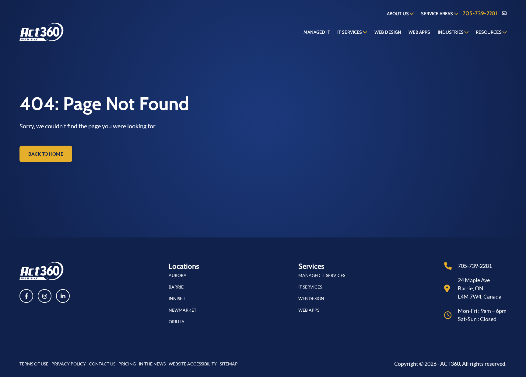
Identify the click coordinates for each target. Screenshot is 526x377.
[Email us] (504, 13)
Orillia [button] (176, 321)
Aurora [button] (178, 275)
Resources (489, 32)
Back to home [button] (45, 154)
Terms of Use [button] (33, 363)
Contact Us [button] (102, 363)
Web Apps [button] (308, 310)
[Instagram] (44, 296)
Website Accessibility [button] (193, 363)
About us (398, 13)
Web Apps (419, 32)
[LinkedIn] (63, 296)
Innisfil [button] (177, 298)
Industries (451, 32)
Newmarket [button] (182, 310)
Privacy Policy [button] (68, 363)
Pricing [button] (127, 363)
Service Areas (437, 13)
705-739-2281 (480, 13)
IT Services (350, 32)
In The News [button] (152, 363)
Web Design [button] (311, 298)
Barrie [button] (176, 286)
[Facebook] (26, 296)
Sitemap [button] (229, 363)
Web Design (388, 32)
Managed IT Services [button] (321, 275)
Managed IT (316, 32)
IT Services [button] (310, 286)
